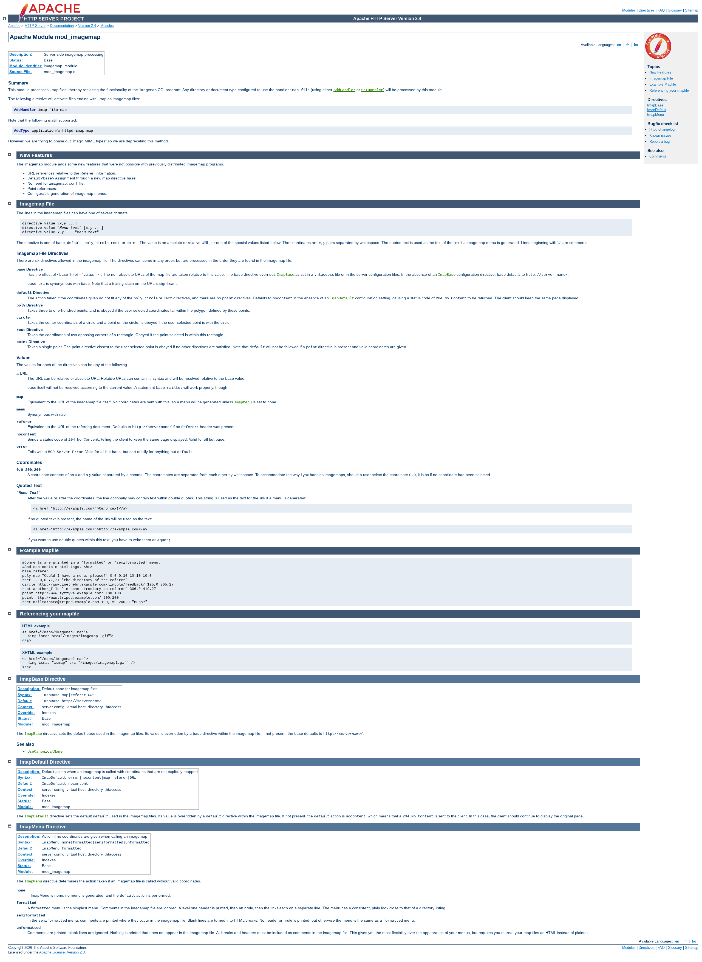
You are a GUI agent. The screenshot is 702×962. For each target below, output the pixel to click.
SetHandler (372, 90)
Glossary (675, 10)
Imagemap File (661, 78)
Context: (26, 707)
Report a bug (659, 141)
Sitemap (691, 10)
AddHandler (344, 90)
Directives (647, 10)
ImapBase (655, 105)
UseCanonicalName (45, 751)
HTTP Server (35, 26)
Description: (20, 54)
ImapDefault (656, 110)
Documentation (62, 26)
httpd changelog (662, 129)
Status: (16, 60)
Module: (25, 724)
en (619, 45)
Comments (658, 156)
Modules (629, 10)
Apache (14, 26)
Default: (25, 701)
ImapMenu (655, 114)
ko (636, 45)
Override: (26, 712)
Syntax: (25, 695)
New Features (660, 72)
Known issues (660, 135)
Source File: (20, 71)
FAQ (661, 10)
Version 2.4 (87, 26)
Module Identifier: (26, 66)
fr (627, 45)
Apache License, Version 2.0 (62, 952)
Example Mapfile (662, 84)
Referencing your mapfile (669, 90)
